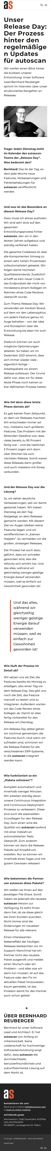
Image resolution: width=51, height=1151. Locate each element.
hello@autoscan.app (35, 1107)
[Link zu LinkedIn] (45, 1148)
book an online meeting (18, 1110)
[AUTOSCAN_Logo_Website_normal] (21, 5)
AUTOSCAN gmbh (20, 1138)
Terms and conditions (35, 1138)
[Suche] (40, 5)
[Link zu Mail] (41, 1148)
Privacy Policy (8, 1143)
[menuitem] (40, 5)
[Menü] (46, 5)
